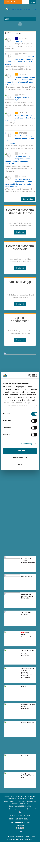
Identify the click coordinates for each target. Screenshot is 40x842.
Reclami (26, 837)
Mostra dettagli (27, 444)
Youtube (7, 13)
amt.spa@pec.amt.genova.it (12, 809)
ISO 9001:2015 (13, 819)
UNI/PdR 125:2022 (24, 822)
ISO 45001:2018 (23, 819)
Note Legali (19, 839)
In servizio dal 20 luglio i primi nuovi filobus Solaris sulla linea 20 (20, 118)
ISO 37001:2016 (25, 815)
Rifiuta (20, 465)
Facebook (19, 13)
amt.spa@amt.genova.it (29, 809)
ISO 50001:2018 (15, 815)
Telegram (15, 13)
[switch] (34, 421)
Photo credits (10, 837)
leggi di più (20, 232)
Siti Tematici (28, 839)
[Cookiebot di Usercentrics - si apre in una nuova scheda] (28, 375)
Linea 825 (18, 41)
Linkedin (11, 13)
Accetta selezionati (20, 458)
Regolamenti (10, 2)
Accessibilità (19, 837)
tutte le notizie (28, 199)
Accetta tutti (20, 451)
